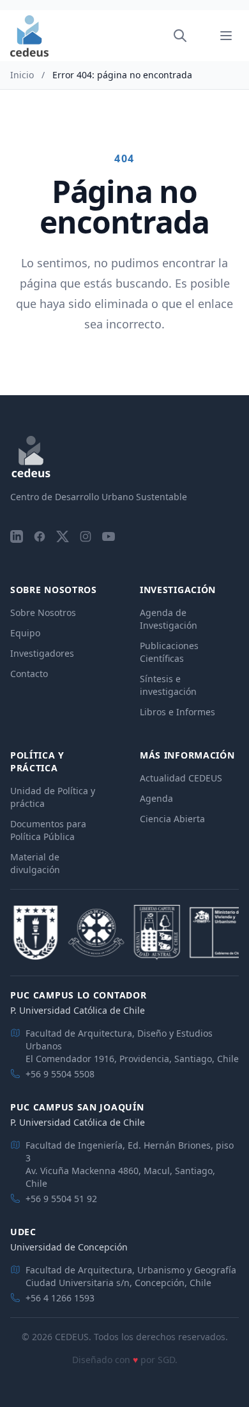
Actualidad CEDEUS (181, 778)
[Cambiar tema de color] (198, 36)
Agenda (156, 798)
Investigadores (42, 653)
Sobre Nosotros (43, 612)
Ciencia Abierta (172, 819)
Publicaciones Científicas (169, 652)
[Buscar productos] (180, 35)
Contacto (29, 674)
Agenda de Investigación (168, 618)
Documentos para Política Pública (48, 830)
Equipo (25, 633)
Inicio (22, 75)
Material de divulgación (35, 863)
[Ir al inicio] (29, 36)
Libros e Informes (177, 712)
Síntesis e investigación (168, 685)
